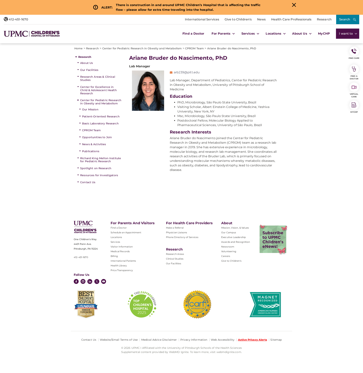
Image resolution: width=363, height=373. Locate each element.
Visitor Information (122, 246)
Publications (90, 151)
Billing (114, 256)
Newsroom (227, 246)
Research (324, 19)
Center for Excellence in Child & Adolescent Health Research (98, 90)
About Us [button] (300, 33)
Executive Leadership (233, 237)
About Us (86, 63)
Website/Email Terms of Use (119, 339)
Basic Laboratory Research (100, 123)
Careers (225, 256)
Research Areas (175, 254)
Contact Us (87, 182)
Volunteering (228, 251)
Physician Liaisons (176, 232)
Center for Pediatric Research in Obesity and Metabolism (100, 101)
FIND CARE (354, 58)
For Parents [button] (221, 33)
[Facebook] (76, 282)
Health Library (119, 265)
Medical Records (120, 251)
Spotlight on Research (95, 168)
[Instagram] (83, 282)
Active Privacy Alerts (252, 339)
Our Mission (90, 109)
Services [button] (248, 33)
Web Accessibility (222, 339)
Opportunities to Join (97, 137)
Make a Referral (175, 227)
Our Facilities (89, 70)
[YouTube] (103, 282)
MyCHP (324, 33)
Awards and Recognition (235, 241)
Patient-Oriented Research (101, 116)
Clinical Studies (175, 258)
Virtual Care (354, 95)
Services (115, 241)
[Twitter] (96, 281)
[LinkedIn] (89, 282)
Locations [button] (274, 33)
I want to (346, 33)
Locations (116, 237)
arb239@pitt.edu (187, 72)
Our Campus (228, 232)
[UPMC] (32, 34)
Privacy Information (193, 339)
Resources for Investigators (99, 175)
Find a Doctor (193, 33)
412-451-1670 (18, 19)
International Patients (123, 260)
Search (344, 19)
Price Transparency (122, 270)
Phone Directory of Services (182, 237)
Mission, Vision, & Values (235, 227)
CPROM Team (91, 130)
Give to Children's (238, 19)
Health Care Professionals (291, 19)
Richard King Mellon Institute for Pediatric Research (100, 160)
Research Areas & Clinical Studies (97, 78)
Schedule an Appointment (126, 232)
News (261, 19)
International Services (202, 19)
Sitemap (276, 339)
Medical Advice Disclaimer (159, 339)
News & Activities (94, 144)
